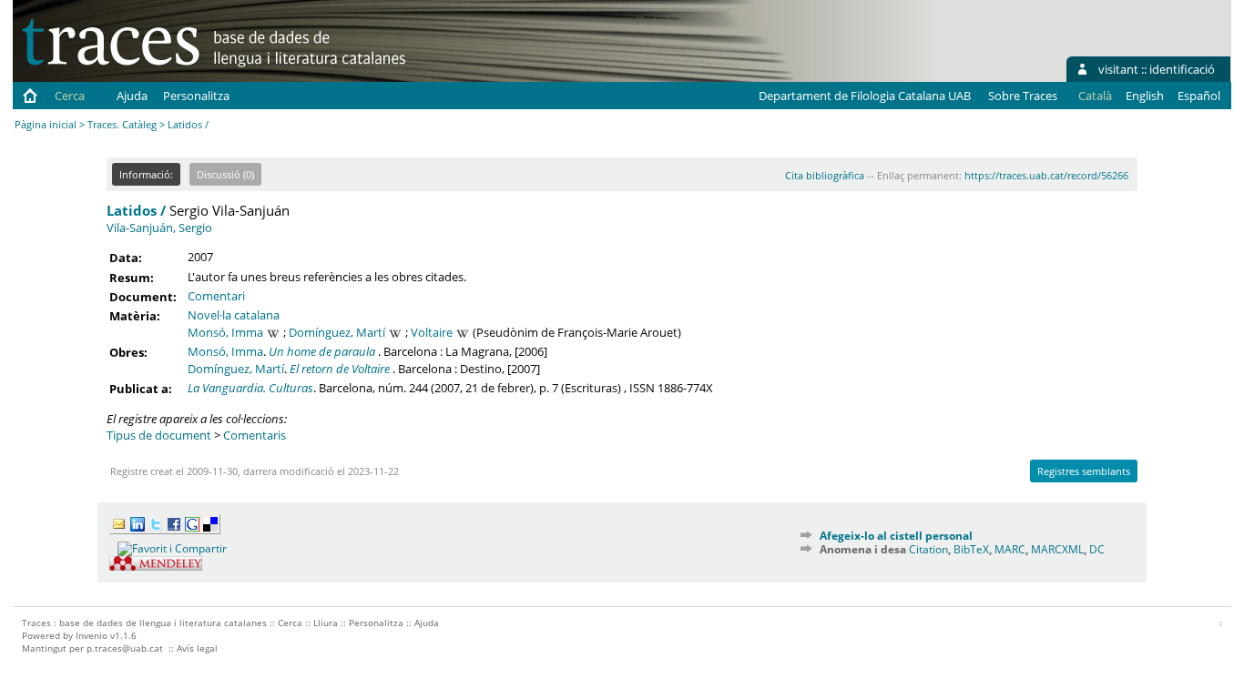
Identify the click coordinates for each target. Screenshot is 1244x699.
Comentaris (254, 435)
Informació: (146, 174)
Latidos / (136, 210)
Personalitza (196, 95)
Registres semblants (1083, 471)
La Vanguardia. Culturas (250, 388)
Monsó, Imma (225, 332)
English (1145, 95)
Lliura (325, 622)
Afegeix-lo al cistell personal (896, 535)
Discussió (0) (225, 174)
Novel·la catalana (234, 315)
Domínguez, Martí (337, 332)
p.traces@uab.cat (125, 648)
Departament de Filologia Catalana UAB (865, 95)
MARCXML (1057, 549)
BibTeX (971, 549)
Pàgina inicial (45, 124)
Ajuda (132, 95)
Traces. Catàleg (122, 124)
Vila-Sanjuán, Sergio (159, 227)
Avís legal (197, 648)
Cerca (70, 95)
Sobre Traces (1022, 95)
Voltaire (432, 332)
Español (1199, 95)
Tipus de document (159, 435)
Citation (928, 549)
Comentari (216, 296)
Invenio (91, 635)
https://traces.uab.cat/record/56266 (1046, 175)
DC (1097, 549)
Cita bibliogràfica (824, 175)
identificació (1182, 69)
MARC (1009, 549)
